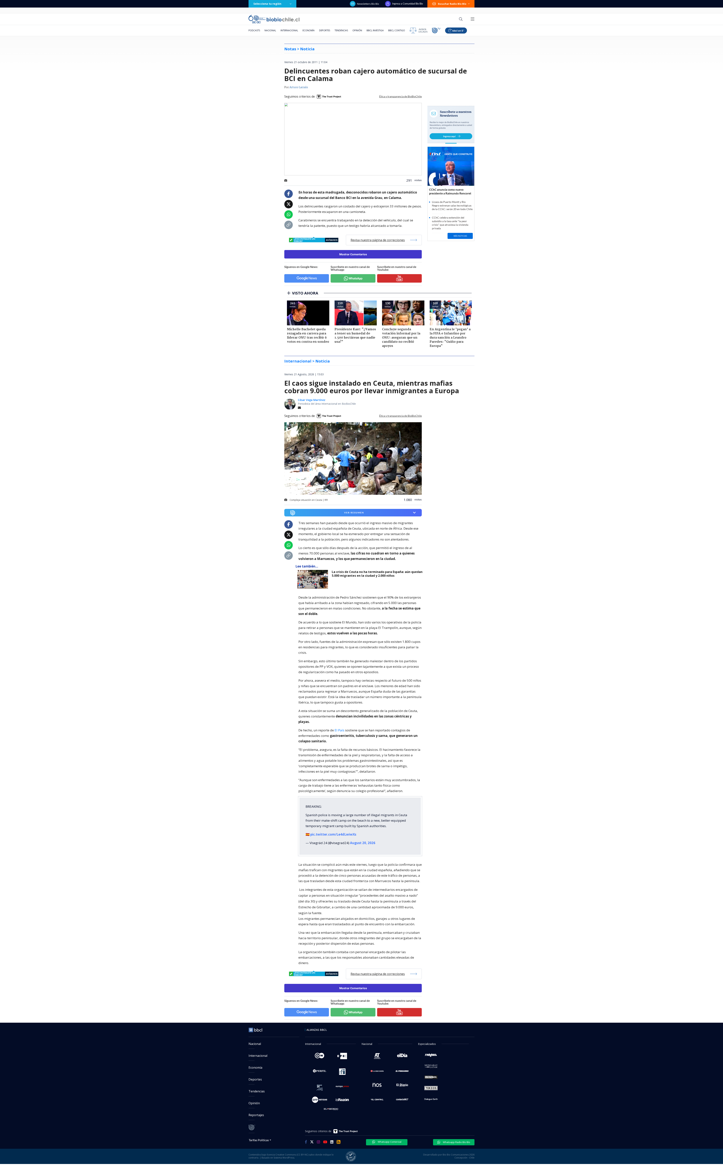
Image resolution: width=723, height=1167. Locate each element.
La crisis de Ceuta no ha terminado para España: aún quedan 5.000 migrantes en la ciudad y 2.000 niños (377, 574)
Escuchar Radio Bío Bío (452, 3)
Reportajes (256, 1115)
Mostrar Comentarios (353, 254)
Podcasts (254, 30)
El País (339, 730)
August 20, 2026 (362, 843)
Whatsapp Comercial (389, 1141)
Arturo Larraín (298, 87)
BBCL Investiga (375, 30)
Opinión (357, 30)
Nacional (270, 30)
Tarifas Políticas (259, 1140)
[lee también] (313, 579)
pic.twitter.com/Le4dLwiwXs (333, 834)
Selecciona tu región (267, 3)
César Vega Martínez (311, 400)
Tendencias (341, 30)
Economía (309, 30)
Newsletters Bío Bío (368, 3)
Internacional (289, 30)
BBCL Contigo (396, 30)
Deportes (324, 30)
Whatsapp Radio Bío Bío (456, 1142)
